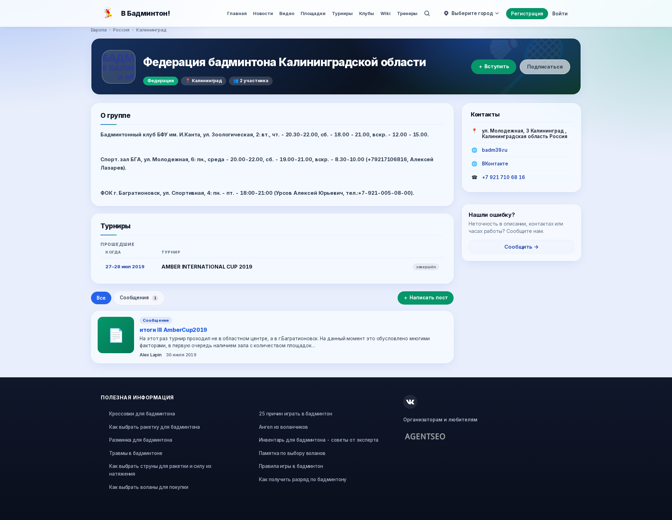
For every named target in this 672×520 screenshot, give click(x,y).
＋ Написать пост (425, 297)
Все (101, 298)
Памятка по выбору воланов (292, 453)
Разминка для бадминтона (140, 440)
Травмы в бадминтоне (135, 453)
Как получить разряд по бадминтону (302, 479)
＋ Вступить (493, 66)
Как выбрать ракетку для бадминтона (154, 427)
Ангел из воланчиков (283, 427)
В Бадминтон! (145, 13)
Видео (286, 13)
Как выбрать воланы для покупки (148, 487)
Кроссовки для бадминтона (142, 413)
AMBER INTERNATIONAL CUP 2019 (206, 267)
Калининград (151, 30)
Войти (560, 13)
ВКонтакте (495, 163)
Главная (236, 13)
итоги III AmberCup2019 (173, 329)
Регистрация (527, 13)
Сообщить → (521, 246)
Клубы (366, 13)
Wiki (385, 13)
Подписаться (545, 67)
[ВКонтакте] (410, 402)
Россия (121, 30)
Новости (263, 13)
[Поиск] (427, 13)
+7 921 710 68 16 (503, 177)
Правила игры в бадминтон (291, 466)
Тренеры (407, 13)
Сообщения (138, 297)
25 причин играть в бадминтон (295, 413)
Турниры (342, 13)
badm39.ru (494, 150)
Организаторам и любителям (440, 419)
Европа (99, 30)
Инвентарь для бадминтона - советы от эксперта (318, 440)
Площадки (313, 13)
